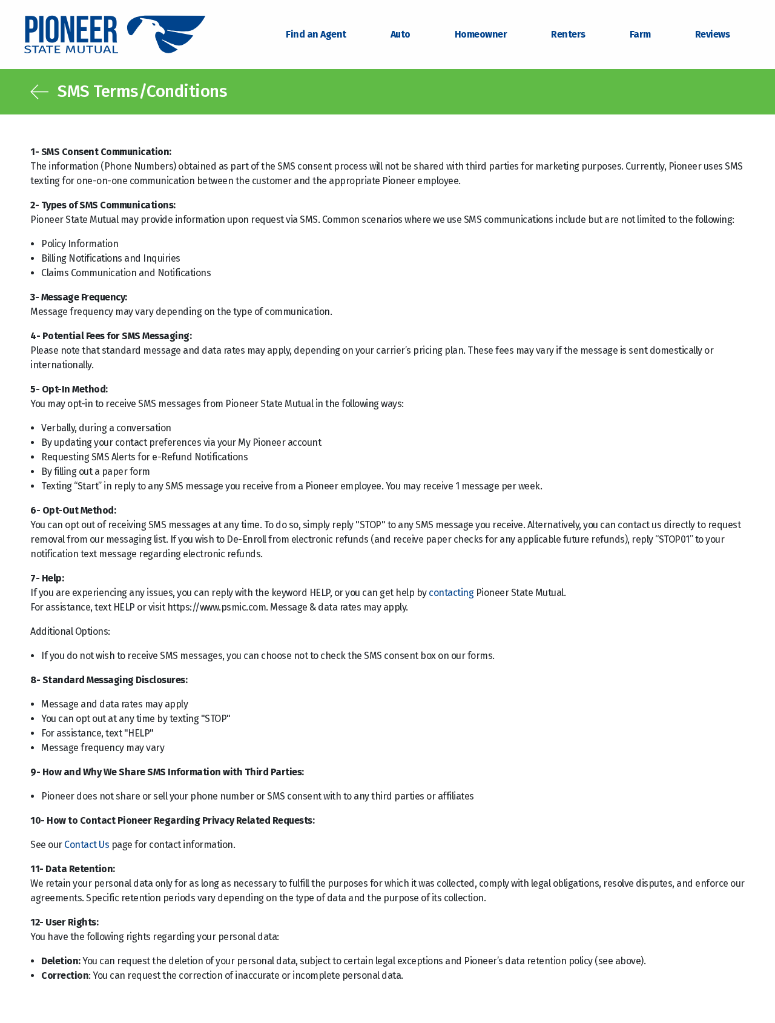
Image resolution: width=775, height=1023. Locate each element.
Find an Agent (316, 34)
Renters (568, 34)
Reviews (712, 34)
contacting (451, 592)
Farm (640, 34)
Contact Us (86, 844)
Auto (401, 34)
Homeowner (481, 34)
